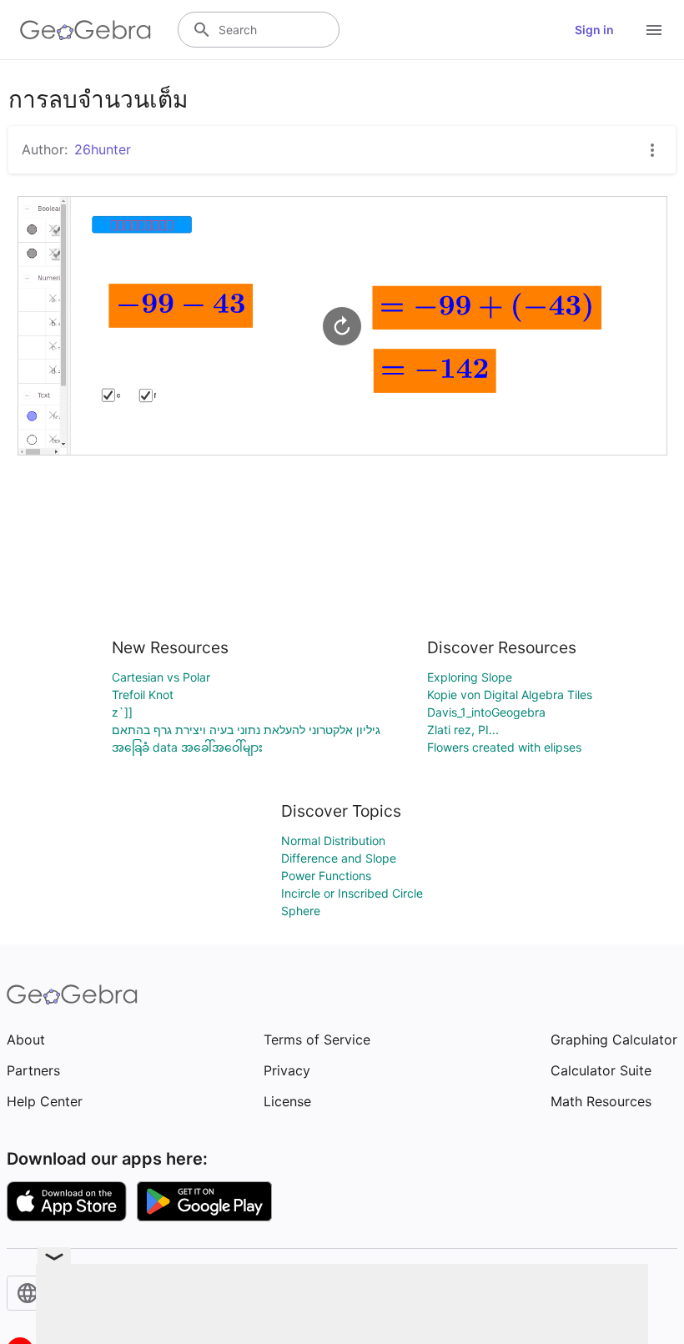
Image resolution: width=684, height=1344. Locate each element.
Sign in (594, 30)
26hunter (102, 149)
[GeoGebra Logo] (85, 30)
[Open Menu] (654, 30)
